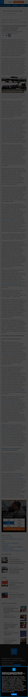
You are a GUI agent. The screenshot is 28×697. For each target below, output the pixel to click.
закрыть (14, 694)
